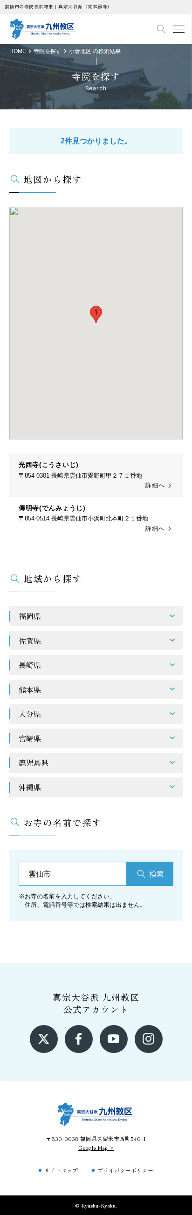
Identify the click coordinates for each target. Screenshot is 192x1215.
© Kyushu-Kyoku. (96, 1205)
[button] (96, 314)
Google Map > (96, 1147)
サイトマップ (61, 1170)
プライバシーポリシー (125, 1170)
